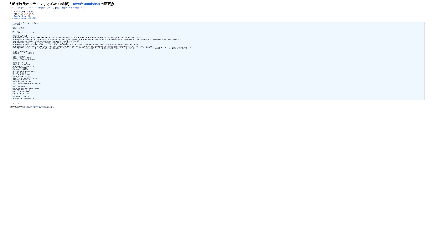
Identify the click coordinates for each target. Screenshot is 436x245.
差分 (23, 8)
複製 (43, 8)
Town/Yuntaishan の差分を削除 (25, 18)
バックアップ (31, 8)
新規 (57, 8)
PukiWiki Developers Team (36, 106)
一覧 (62, 8)
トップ (12, 8)
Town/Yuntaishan (86, 4)
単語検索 (68, 8)
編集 (19, 8)
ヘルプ (83, 8)
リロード (50, 8)
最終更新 (76, 8)
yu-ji (24, 107)
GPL (51, 106)
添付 (39, 8)
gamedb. (17, 103)
